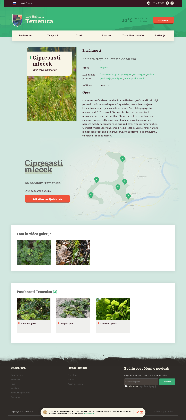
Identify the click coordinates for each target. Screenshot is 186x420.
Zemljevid (52, 35)
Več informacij (88, 413)
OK (141, 412)
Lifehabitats (157, 2)
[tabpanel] (33, 315)
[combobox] (22, 3)
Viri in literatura (75, 383)
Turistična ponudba (133, 35)
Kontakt (71, 379)
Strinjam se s (141, 386)
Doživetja (160, 35)
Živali (79, 35)
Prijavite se (163, 20)
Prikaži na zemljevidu (45, 199)
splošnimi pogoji (148, 386)
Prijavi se (167, 381)
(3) (55, 291)
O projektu (73, 375)
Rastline (106, 35)
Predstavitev (26, 35)
